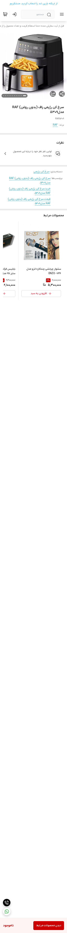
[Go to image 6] (12, 95)
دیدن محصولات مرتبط (48, 925)
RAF (55, 125)
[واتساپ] (6, 911)
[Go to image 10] (3, 95)
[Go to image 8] (7, 95)
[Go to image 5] (14, 95)
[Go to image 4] (16, 95)
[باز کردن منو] (61, 14)
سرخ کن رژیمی (42, 171)
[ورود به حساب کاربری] (15, 14)
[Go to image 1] (24, 95)
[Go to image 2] (21, 95)
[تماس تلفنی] (6, 902)
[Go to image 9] (5, 95)
